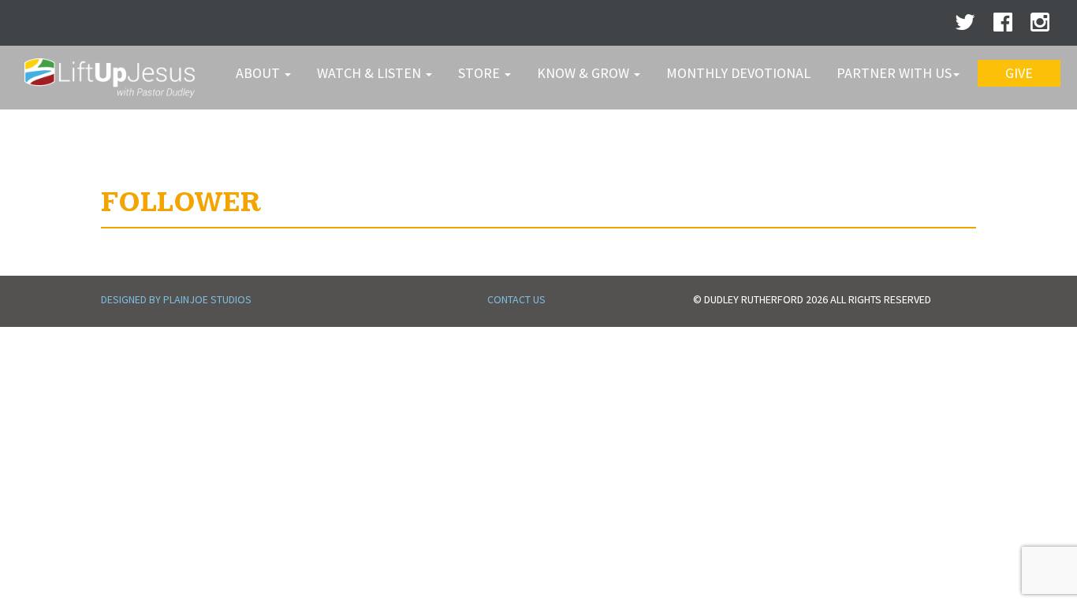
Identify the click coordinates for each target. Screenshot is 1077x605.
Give (1019, 73)
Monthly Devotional (738, 73)
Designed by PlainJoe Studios (176, 299)
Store (480, 73)
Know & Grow (584, 73)
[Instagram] (1039, 26)
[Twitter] (965, 26)
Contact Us (516, 299)
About (259, 73)
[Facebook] (1002, 26)
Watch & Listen (370, 73)
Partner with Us (894, 73)
